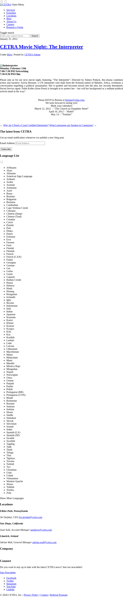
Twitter (10, 580)
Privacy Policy (31, 595)
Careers (10, 24)
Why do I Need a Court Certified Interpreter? (26, 125)
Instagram (11, 583)
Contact (44, 595)
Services (10, 10)
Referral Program (58, 595)
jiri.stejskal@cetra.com (30, 517)
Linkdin (10, 589)
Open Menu (18, 4)
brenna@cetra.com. (75, 100)
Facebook (11, 578)
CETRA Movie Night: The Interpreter (41, 47)
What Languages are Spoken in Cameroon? (71, 125)
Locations (11, 15)
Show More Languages (12, 498)
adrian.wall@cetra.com (44, 542)
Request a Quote (14, 27)
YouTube (11, 586)
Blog (8, 18)
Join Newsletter (8, 572)
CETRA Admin (32, 54)
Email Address (7, 143)
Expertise (11, 13)
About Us (11, 21)
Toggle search (7, 32)
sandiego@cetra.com (41, 530)
